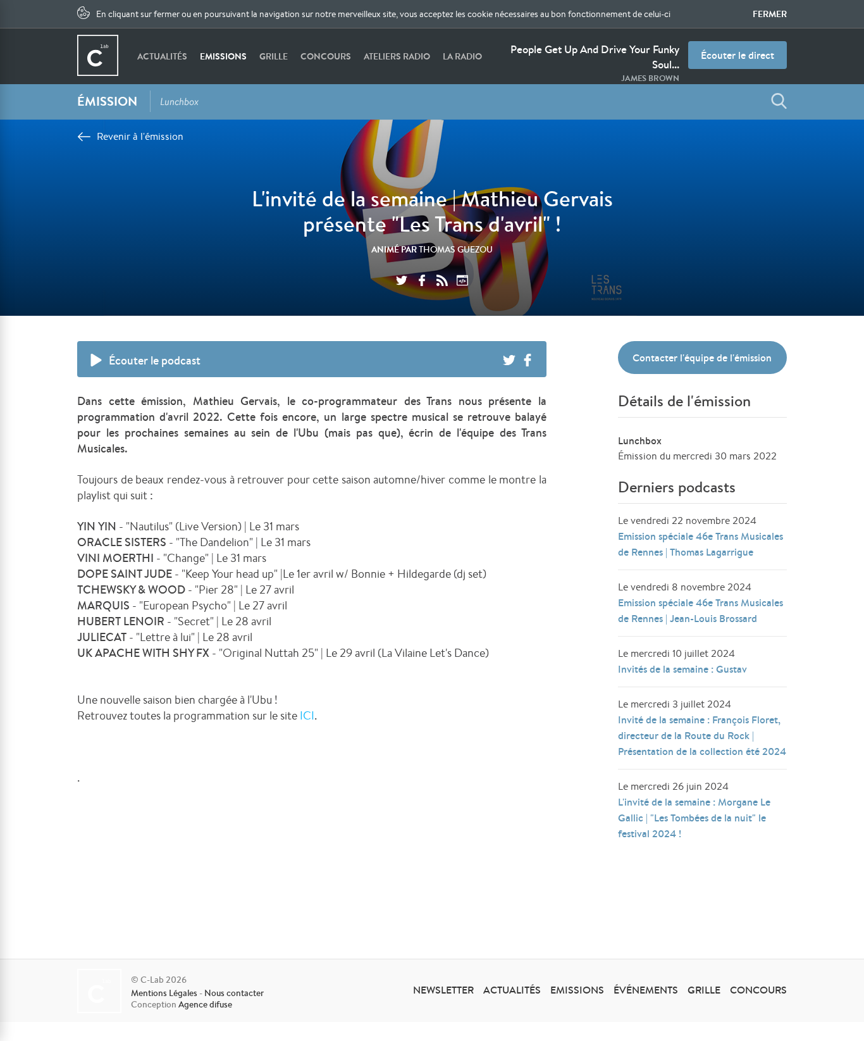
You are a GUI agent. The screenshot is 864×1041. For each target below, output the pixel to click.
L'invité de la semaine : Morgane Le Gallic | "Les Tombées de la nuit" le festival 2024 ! (694, 817)
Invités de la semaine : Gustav (682, 669)
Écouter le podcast (155, 360)
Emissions (223, 56)
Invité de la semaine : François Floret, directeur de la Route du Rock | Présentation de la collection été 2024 (702, 735)
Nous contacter (234, 993)
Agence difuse (205, 1004)
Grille (273, 56)
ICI (307, 715)
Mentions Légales (164, 993)
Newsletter (443, 990)
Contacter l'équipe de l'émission (702, 358)
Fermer (770, 14)
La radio (462, 56)
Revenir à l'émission (140, 136)
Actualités (162, 56)
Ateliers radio (397, 56)
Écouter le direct (737, 55)
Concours (325, 56)
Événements (646, 990)
